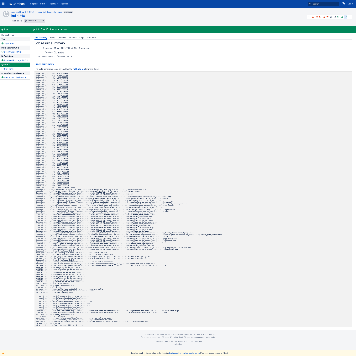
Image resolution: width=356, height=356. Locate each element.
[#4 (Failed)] (324, 17)
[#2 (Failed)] (316, 17)
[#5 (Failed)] (327, 17)
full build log (79, 69)
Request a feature (178, 341)
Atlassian (178, 344)
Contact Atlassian (195, 341)
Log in (350, 4)
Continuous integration (150, 334)
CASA (31, 12)
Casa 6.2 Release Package (50, 12)
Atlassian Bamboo (176, 334)
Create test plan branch (15, 77)
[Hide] (31, 62)
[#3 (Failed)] (320, 17)
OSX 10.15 (9, 69)
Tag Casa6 (9, 43)
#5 (55, 56)
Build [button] (42, 4)
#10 (6, 29)
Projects (34, 4)
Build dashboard (18, 12)
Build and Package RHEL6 (16, 60)
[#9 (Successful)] (342, 17)
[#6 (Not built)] (331, 17)
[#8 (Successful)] (338, 17)
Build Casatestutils (12, 52)
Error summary (44, 64)
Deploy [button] (53, 4)
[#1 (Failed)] (313, 17)
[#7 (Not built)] (335, 17)
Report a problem (161, 341)
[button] (3, 4)
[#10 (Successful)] (345, 17)
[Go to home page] (17, 4)
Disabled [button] (68, 12)
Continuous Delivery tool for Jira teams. (184, 353)
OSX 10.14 (9, 64)
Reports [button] (64, 4)
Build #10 (18, 16)
